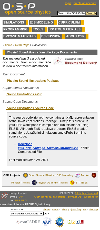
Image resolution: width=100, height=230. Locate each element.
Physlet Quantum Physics (52, 182)
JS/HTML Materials (65, 29)
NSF (17, 200)
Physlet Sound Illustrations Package (32, 80)
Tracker (85, 175)
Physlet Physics (20, 182)
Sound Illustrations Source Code (30, 108)
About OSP (75, 36)
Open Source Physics (41, 175)
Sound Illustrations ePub (24, 94)
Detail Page (22, 45)
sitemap (93, 209)
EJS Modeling (41, 22)
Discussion (51, 36)
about (46, 209)
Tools (38, 29)
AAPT (21, 196)
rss (84, 209)
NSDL (24, 200)
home (8, 45)
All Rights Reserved (86, 193)
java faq (76, 209)
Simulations (13, 22)
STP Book (81, 182)
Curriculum (69, 22)
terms (55, 209)
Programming (15, 29)
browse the (16, 209)
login (68, 3)
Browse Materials (19, 36)
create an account (85, 3)
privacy (65, 209)
